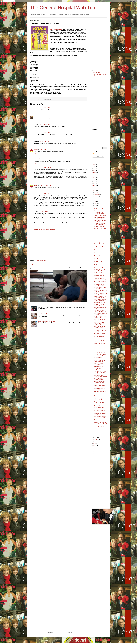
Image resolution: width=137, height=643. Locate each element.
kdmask (36, 149)
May (95, 205)
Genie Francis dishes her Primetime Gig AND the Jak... (99, 403)
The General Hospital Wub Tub (62, 7)
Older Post (84, 257)
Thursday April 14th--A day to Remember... (100, 341)
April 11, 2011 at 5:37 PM (45, 149)
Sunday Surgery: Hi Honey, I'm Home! (46, 313)
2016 (94, 181)
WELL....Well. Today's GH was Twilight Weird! (99, 361)
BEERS (32, 264)
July (95, 201)
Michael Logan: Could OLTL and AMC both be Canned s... (100, 424)
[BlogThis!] (46, 99)
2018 (94, 177)
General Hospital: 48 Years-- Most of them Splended (100, 431)
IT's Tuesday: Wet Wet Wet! (100, 233)
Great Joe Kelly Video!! (99, 226)
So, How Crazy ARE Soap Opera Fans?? (99, 270)
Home (59, 257)
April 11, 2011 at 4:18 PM (42, 116)
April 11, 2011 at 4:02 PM (45, 107)
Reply (35, 111)
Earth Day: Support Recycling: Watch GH (99, 256)
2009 (94, 445)
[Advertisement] (98, 43)
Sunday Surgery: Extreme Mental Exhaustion (99, 250)
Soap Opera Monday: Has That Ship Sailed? (99, 411)
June (95, 203)
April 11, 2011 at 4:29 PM (45, 124)
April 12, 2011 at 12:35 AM (45, 167)
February (96, 439)
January (96, 441)
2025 (94, 164)
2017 (94, 179)
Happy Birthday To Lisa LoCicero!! (99, 305)
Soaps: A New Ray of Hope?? (100, 228)
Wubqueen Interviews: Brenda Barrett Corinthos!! (100, 376)
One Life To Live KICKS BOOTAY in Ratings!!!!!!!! (100, 213)
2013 (94, 187)
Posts (95, 154)
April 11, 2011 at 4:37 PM (45, 132)
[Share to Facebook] (49, 99)
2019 (94, 176)
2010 (94, 443)
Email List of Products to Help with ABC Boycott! (100, 291)
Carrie (35, 116)
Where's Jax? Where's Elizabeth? (99, 364)
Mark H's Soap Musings (56, 29)
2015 (94, 183)
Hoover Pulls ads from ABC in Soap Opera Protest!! (100, 294)
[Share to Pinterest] (50, 99)
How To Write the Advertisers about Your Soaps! (100, 314)
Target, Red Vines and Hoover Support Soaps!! (100, 279)
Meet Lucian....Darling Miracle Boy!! (99, 396)
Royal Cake (96, 210)
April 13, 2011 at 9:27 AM (43, 211)
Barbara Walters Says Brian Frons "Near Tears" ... (100, 300)
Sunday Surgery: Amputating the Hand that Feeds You (100, 417)
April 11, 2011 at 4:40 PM (45, 141)
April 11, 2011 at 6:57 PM (41, 158)
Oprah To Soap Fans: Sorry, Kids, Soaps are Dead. (100, 262)
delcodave (97, 451)
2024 (94, 166)
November (96, 194)
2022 (94, 170)
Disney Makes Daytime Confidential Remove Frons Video (99, 323)
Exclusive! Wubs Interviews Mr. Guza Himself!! (100, 414)
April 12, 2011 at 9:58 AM (45, 193)
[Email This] (44, 99)
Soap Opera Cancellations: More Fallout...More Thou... (100, 334)
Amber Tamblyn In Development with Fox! (99, 379)
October (96, 196)
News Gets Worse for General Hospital (98, 231)
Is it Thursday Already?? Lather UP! (99, 389)
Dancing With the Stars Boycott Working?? (99, 285)
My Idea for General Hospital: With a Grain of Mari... (100, 244)
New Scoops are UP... (99, 267)
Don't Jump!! (97, 405)
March (95, 437)
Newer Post (32, 257)
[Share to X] (47, 99)
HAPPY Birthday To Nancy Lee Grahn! (100, 221)
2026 (94, 163)
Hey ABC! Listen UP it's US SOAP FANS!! (100, 288)
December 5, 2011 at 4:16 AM (49, 229)
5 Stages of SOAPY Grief (99, 302)
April (95, 207)
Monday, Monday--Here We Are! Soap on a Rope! (100, 297)
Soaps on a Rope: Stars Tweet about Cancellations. (99, 338)
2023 (94, 168)
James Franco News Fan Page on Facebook (99, 224)
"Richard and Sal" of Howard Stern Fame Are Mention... (100, 355)
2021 (94, 172)
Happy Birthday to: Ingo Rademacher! (99, 259)
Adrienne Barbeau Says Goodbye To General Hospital (99, 382)
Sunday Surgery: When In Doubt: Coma (46, 321)
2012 (94, 189)
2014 (94, 185)
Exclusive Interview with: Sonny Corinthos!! (99, 434)
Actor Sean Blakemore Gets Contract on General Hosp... (100, 392)
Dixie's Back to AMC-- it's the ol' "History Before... (100, 241)
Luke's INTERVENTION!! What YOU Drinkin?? (99, 218)
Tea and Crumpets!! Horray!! (100, 215)
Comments (96, 156)
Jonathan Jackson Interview (100, 208)
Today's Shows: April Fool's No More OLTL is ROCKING (100, 428)
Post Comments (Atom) (41, 260)
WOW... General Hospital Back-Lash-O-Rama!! (99, 399)
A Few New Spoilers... (99, 366)
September (96, 197)
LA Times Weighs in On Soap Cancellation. (100, 317)
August (96, 199)
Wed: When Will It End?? (99, 352)
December (96, 192)
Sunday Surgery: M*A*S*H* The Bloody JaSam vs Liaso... (100, 372)
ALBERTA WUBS (96, 72)
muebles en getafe (38, 229)
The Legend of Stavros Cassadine (45, 306)
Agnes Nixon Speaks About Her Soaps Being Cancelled (100, 327)
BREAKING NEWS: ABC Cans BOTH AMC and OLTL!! (99, 345)
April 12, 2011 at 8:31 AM (45, 185)
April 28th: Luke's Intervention (100, 350)
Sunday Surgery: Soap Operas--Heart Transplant (100, 311)
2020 (94, 174)
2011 (94, 190)
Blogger (88, 632)
